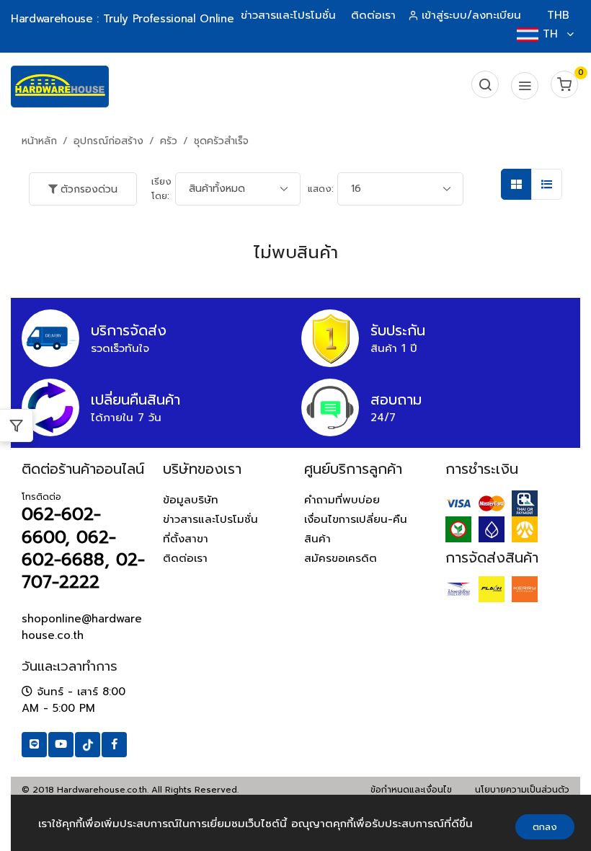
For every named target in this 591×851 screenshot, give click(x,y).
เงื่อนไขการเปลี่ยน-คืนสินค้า (355, 529)
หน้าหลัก (39, 141)
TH (550, 34)
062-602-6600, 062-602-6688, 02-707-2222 (83, 548)
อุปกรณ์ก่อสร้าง (108, 141)
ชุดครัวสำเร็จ (221, 141)
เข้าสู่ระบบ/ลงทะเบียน (471, 15)
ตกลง (545, 827)
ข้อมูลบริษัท (190, 500)
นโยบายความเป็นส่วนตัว (522, 789)
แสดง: (321, 188)
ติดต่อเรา (373, 15)
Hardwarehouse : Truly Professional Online (122, 19)
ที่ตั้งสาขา (185, 539)
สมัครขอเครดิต (340, 558)
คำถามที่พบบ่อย (342, 500)
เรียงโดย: (161, 189)
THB (558, 15)
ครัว (168, 141)
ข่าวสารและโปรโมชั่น (288, 15)
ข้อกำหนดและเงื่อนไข (411, 789)
